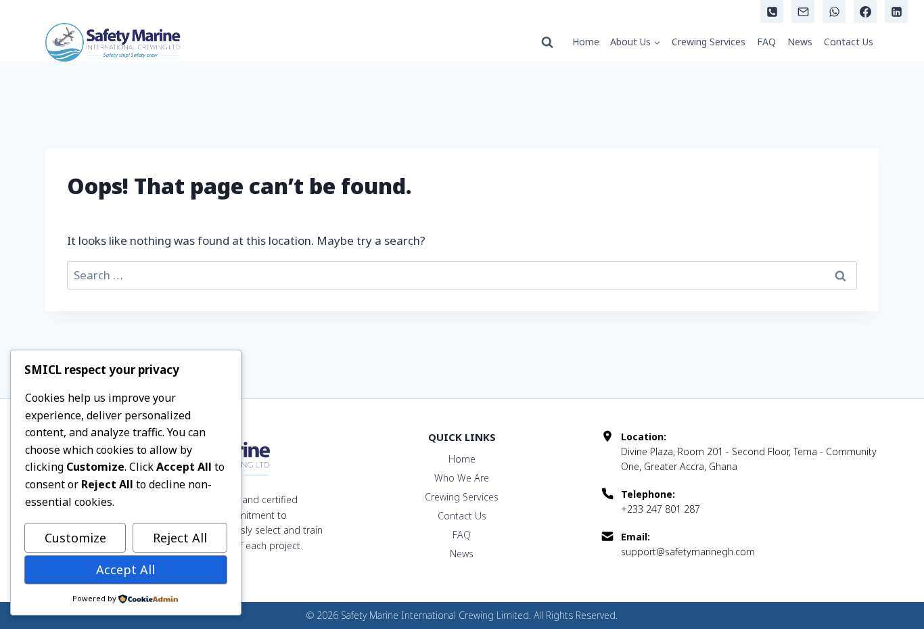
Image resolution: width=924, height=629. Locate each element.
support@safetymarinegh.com (688, 551)
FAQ (766, 41)
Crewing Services (708, 41)
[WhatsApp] (834, 11)
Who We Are (461, 477)
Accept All (125, 569)
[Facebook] (865, 11)
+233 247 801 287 (660, 509)
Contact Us (848, 41)
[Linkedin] (896, 11)
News (799, 41)
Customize (75, 538)
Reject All (180, 538)
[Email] (802, 11)
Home (585, 41)
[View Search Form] (547, 42)
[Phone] (771, 11)
